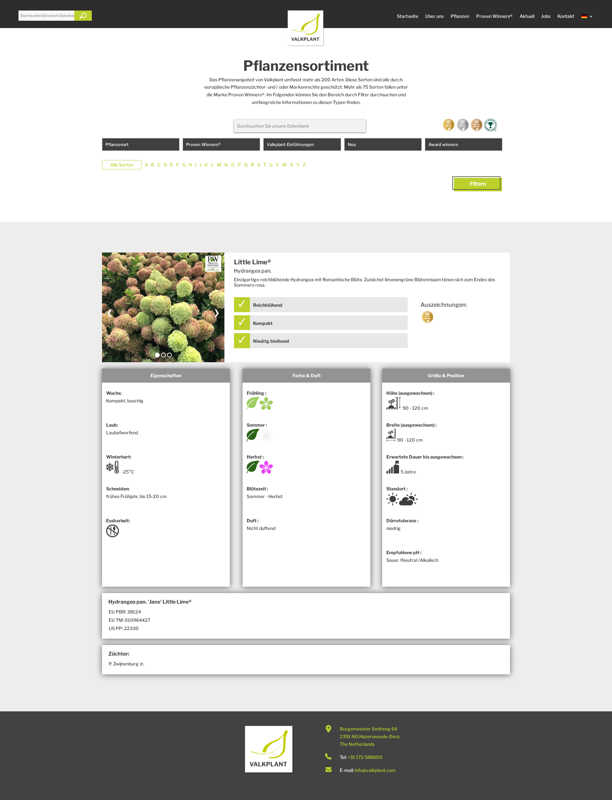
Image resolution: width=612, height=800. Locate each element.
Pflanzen (460, 16)
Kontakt (565, 16)
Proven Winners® (494, 16)
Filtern (478, 184)
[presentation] (110, 311)
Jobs (545, 16)
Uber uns (434, 16)
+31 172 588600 (364, 757)
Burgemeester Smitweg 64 (368, 728)
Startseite (407, 16)
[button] (157, 355)
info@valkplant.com (375, 770)
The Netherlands (357, 744)
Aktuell (527, 16)
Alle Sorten (121, 164)
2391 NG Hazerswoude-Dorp (369, 736)
